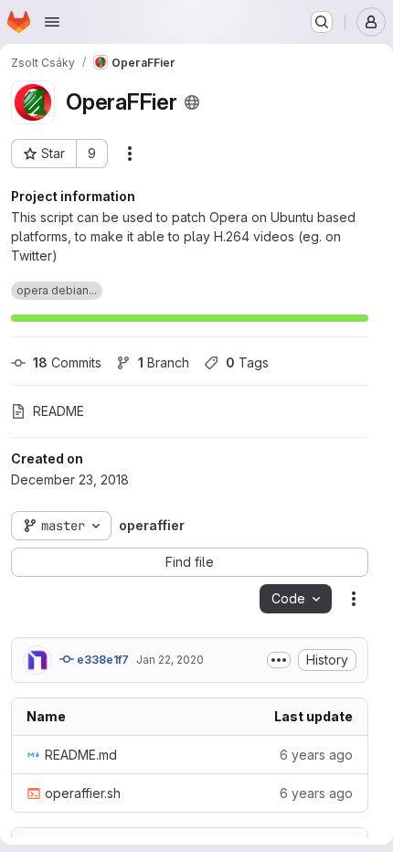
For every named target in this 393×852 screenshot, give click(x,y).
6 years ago (316, 754)
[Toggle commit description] (279, 660)
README (58, 411)
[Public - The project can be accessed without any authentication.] (192, 102)
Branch (163, 362)
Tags (247, 362)
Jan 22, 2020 (170, 659)
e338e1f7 (101, 659)
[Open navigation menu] (52, 22)
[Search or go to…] (322, 22)
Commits (67, 362)
